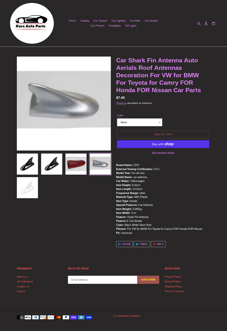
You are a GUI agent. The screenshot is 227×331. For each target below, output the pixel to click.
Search (21, 291)
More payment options (163, 152)
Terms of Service (174, 291)
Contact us (23, 286)
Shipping (121, 103)
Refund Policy (173, 281)
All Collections (25, 281)
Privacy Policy (173, 276)
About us (22, 276)
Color (120, 115)
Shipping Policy (173, 286)
